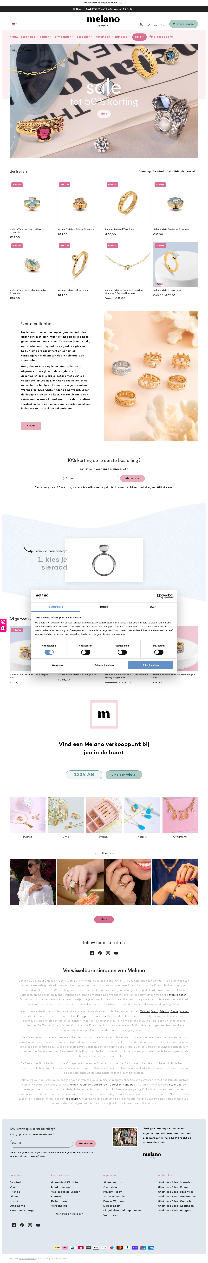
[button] (15, 24)
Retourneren (60, 1201)
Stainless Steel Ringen (173, 1187)
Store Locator (113, 1182)
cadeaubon (72, 1099)
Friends (164, 1011)
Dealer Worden (113, 1201)
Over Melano (111, 1187)
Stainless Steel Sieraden (175, 1182)
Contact (57, 1197)
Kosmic (184, 1011)
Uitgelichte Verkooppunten (122, 1210)
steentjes (175, 1085)
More (104, 919)
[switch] (85, 652)
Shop (104, 114)
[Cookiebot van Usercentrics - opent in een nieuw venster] (159, 596)
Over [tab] (153, 606)
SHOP (31, 425)
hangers (128, 1085)
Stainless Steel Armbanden (177, 1197)
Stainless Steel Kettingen (176, 1206)
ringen (74, 1085)
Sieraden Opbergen (23, 1210)
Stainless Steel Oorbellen (175, 1201)
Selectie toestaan (104, 665)
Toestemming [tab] (55, 606)
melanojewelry (28, 1258)
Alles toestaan (151, 665)
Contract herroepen (69, 1214)
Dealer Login (112, 1206)
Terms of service (114, 1197)
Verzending (59, 1206)
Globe (174, 1011)
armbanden (101, 1085)
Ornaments (98, 1016)
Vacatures (110, 1215)
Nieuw (14, 37)
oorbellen (116, 1085)
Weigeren (57, 665)
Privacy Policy (112, 1192)
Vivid (154, 1011)
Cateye (82, 1016)
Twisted (145, 1011)
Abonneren (132, 478)
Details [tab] (104, 606)
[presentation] (13, 815)
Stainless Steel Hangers (174, 1210)
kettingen (85, 1085)
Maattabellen (60, 1187)
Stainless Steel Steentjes (176, 1192)
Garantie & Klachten (65, 1182)
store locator (177, 995)
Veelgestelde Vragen (65, 1192)
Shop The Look (22, 51)
